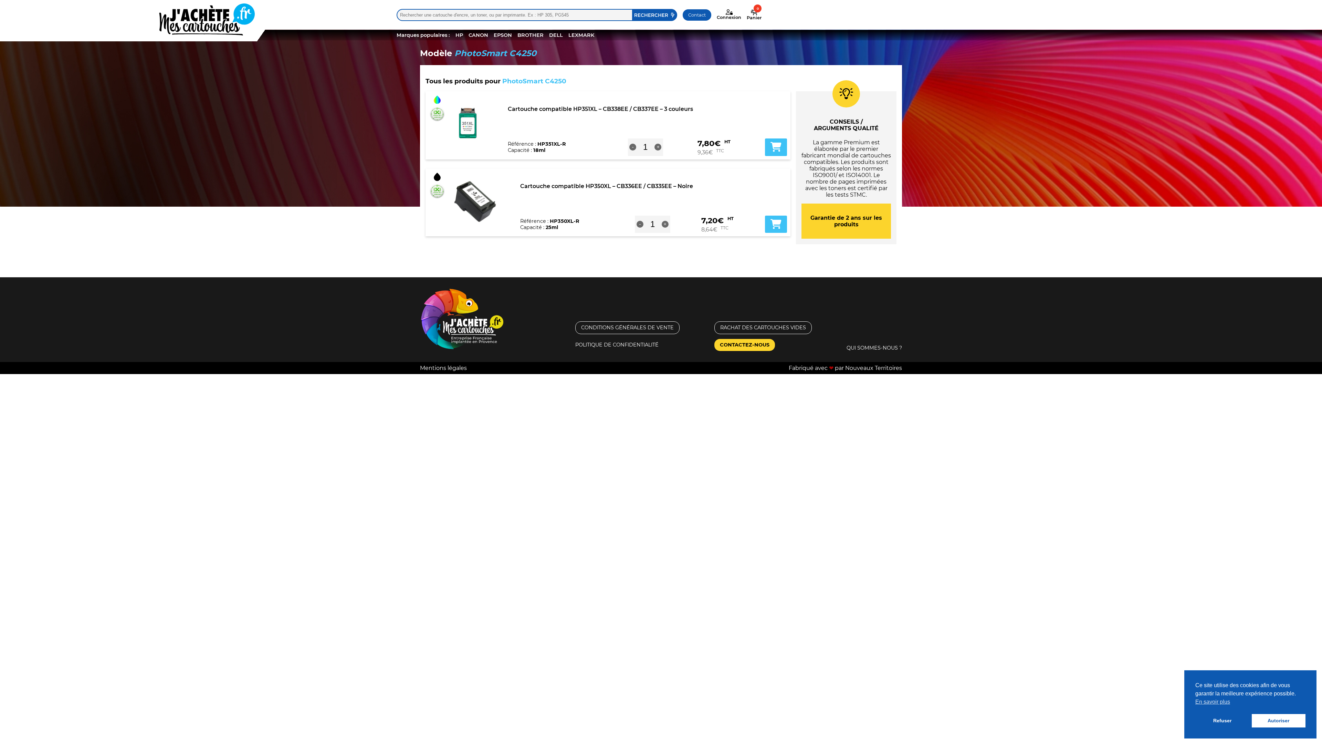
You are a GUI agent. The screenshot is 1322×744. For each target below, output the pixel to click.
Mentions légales (443, 368)
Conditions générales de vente (627, 327)
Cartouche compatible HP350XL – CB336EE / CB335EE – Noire (606, 186)
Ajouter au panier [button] (776, 147)
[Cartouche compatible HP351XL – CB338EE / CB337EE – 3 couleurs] (468, 124)
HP (459, 35)
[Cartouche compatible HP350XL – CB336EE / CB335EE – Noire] (474, 201)
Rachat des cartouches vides (763, 327)
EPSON (503, 35)
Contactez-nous (744, 345)
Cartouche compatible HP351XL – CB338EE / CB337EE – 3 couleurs (600, 109)
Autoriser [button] (1278, 720)
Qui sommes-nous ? (874, 348)
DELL (556, 35)
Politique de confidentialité (617, 345)
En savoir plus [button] (1212, 702)
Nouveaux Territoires (873, 368)
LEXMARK (581, 35)
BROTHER (530, 35)
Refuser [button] (1222, 720)
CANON (478, 35)
